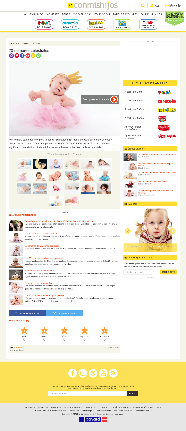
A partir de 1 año (133, 91)
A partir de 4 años (134, 100)
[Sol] (24, 176)
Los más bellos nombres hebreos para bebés (156, 164)
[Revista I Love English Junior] (167, 128)
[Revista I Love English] (167, 136)
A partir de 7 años (134, 109)
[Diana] (72, 163)
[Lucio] (104, 163)
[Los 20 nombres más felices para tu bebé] (16, 299)
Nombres (52, 14)
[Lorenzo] (72, 176)
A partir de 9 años (134, 118)
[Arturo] (104, 176)
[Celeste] (24, 163)
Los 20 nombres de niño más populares (43, 258)
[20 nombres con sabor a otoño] (16, 275)
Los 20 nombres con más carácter (41, 233)
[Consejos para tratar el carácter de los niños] (150, 230)
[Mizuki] (40, 176)
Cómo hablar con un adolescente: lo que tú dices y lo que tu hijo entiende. (59, 221)
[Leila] (88, 163)
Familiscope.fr (88, 411)
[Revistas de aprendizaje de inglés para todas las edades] (148, 24)
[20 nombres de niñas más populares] (16, 250)
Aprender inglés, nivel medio (133, 137)
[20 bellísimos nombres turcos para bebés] (130, 157)
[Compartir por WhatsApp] (38, 55)
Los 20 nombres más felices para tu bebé (44, 295)
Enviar (132, 393)
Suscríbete (168, 272)
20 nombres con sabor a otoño (39, 270)
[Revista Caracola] (167, 101)
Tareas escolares (125, 14)
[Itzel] (88, 176)
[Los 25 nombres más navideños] (130, 184)
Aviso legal (43, 407)
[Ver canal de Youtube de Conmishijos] (27, 55)
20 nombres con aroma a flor (38, 283)
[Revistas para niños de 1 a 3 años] (44, 24)
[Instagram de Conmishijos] (11, 55)
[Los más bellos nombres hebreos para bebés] (130, 166)
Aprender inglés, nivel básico (133, 128)
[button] (128, 231)
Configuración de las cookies (147, 407)
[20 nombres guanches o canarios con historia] (130, 193)
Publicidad (56, 407)
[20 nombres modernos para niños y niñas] (130, 175)
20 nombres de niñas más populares (42, 246)
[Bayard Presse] (90, 419)
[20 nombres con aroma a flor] (16, 287)
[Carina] (56, 188)
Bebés (66, 14)
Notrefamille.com (59, 411)
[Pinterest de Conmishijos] (16, 55)
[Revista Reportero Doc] (167, 119)
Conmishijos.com (142, 411)
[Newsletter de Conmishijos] (33, 55)
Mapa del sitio (92, 407)
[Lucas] (56, 163)
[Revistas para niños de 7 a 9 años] (96, 24)
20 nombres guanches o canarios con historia (155, 191)
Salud (145, 14)
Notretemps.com (104, 411)
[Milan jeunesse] (104, 419)
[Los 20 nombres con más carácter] (16, 238)
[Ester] (104, 188)
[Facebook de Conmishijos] (22, 55)
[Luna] (40, 163)
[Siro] (72, 188)
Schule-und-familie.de (123, 411)
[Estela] (72, 201)
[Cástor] (40, 188)
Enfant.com (74, 411)
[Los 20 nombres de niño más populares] (16, 262)
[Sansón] (88, 188)
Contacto (105, 407)
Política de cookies (121, 407)
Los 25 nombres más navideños (153, 181)
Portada (15, 43)
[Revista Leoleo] (167, 110)
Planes (157, 14)
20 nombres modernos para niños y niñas (157, 172)
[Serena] (56, 176)
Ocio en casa (82, 14)
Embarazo (36, 14)
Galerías (26, 43)
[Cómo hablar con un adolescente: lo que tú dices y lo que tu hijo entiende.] (16, 225)
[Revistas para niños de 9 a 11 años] (122, 24)
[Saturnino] (56, 201)
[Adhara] (24, 188)
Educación (102, 14)
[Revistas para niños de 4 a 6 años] (70, 24)
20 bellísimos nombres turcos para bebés (157, 154)
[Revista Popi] (167, 93)
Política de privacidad (73, 407)
